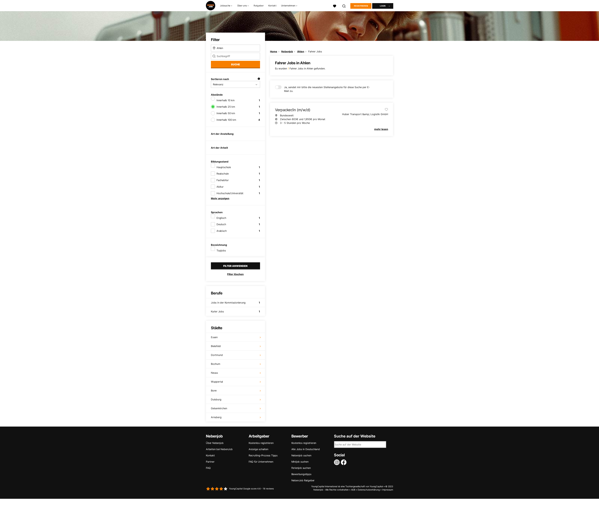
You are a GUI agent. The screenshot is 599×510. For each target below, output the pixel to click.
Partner (210, 461)
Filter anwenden (235, 265)
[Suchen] (344, 5)
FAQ (208, 467)
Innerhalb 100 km (226, 119)
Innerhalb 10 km (226, 100)
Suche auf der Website (354, 436)
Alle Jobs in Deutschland (305, 449)
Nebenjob (287, 51)
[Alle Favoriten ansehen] (334, 5)
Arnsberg (216, 417)
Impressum (387, 489)
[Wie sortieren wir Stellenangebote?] (259, 79)
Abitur (220, 186)
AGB (353, 489)
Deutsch (221, 224)
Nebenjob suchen (301, 455)
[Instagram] (337, 462)
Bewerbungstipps (301, 474)
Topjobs (221, 250)
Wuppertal (217, 381)
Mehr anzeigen (220, 198)
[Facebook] (344, 462)
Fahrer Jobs (315, 51)
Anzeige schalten (258, 449)
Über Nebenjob (214, 442)
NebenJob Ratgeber (303, 480)
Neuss (214, 372)
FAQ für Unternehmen (261, 461)
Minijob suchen (300, 461)
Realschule (223, 173)
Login (383, 6)
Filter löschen (235, 274)
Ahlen (300, 51)
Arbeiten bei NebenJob (219, 449)
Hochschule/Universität (230, 193)
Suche (235, 64)
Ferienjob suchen (301, 467)
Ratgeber (258, 5)
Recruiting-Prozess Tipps (263, 455)
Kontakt (272, 5)
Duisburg (216, 399)
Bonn (214, 390)
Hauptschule (224, 167)
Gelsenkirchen (219, 408)
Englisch (221, 217)
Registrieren (361, 6)
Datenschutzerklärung (369, 489)
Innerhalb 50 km (226, 113)
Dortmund (217, 355)
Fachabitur (223, 180)
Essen (214, 337)
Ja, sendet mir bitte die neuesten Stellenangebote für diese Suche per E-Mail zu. (327, 89)
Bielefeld (216, 346)
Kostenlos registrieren (261, 442)
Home (273, 51)
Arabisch (221, 230)
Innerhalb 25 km (226, 106)
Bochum (215, 363)
